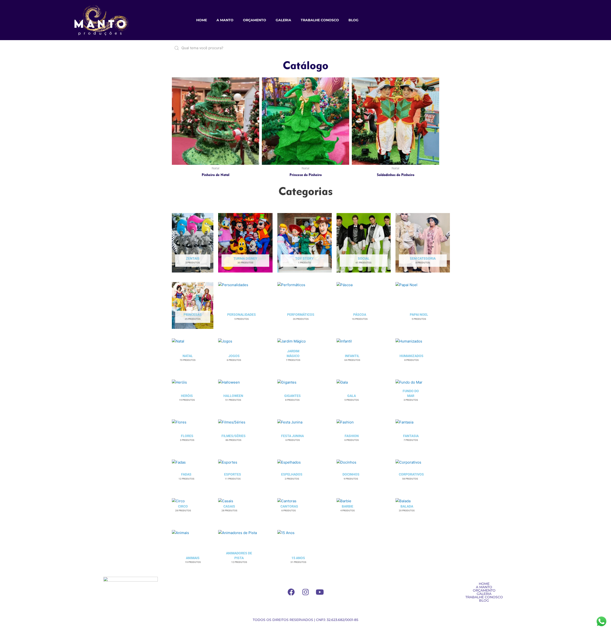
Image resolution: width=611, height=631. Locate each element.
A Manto (224, 20)
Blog (353, 20)
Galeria (283, 20)
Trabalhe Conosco (320, 20)
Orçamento (254, 20)
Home (201, 20)
